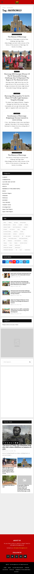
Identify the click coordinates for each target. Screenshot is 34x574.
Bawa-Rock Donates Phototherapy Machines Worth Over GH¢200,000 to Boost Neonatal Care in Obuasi (20, 283)
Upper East (17, 245)
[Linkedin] (21, 556)
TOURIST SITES (6, 204)
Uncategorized (17, 93)
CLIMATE (4, 177)
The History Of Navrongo (17, 37)
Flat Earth (12, 229)
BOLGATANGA (23, 222)
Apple (4, 222)
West (21, 249)
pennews (10, 240)
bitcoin (16, 222)
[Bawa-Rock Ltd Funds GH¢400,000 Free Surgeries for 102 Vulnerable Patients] (6, 275)
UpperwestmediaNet (8, 249)
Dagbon (20, 224)
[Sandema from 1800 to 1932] (9, 480)
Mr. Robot (28, 236)
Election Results (17, 227)
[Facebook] (8, 556)
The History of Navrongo (17, 155)
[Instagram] (16, 556)
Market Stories (7, 236)
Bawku (10, 222)
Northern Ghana (12, 238)
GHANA (21, 231)
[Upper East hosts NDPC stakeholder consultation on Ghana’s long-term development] (6, 311)
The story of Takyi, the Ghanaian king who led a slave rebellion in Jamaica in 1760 (16, 447)
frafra (23, 229)
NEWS (4, 191)
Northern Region (7, 193)
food (18, 229)
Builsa (14, 224)
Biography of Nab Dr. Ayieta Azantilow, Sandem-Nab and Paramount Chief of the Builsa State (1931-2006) (23, 488)
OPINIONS (5, 195)
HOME (5, 567)
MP (22, 236)
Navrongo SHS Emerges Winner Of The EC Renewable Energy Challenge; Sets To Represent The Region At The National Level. (17, 77)
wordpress (27, 249)
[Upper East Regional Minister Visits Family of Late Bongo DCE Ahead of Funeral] (6, 301)
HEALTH (4, 186)
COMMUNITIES (6, 179)
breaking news (6, 224)
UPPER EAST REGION (7, 247)
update (5, 245)
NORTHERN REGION (23, 238)
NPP (4, 240)
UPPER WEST (17, 247)
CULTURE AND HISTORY (17, 34)
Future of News (7, 231)
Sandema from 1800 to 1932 (8, 486)
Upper (10, 245)
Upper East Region (7, 209)
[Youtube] (25, 556)
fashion (25, 227)
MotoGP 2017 (16, 236)
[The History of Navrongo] (24, 462)
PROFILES (5, 197)
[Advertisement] (14, 391)
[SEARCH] (30, 362)
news (4, 238)
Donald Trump (6, 227)
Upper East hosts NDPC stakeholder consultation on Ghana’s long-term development (20, 310)
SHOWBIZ (5, 200)
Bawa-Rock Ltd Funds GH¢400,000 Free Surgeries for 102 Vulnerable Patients (21, 274)
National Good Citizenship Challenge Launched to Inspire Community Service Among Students (21, 292)
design (26, 224)
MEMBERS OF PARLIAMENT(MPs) (11, 188)
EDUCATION (16, 71)
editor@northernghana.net (20, 548)
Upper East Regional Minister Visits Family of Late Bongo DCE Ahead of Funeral (20, 301)
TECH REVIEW (6, 202)
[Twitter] (12, 556)
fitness (5, 229)
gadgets (16, 231)
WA (16, 249)
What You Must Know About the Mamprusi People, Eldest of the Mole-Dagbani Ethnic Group (8, 470)
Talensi (25, 240)
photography (17, 240)
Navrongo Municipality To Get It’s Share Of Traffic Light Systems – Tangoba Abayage (17, 98)
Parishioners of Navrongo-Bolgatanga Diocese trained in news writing (17, 118)
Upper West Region (7, 211)
